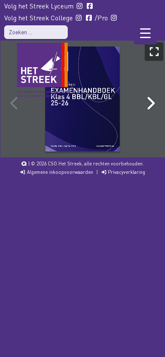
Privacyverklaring (126, 172)
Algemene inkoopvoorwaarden (59, 172)
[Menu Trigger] (145, 32)
